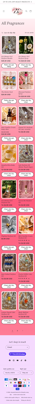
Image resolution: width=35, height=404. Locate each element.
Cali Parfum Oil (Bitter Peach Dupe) (25, 166)
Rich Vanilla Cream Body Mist (8, 128)
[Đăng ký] (27, 347)
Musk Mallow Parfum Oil (23, 313)
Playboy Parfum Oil (8, 236)
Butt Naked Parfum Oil (8, 275)
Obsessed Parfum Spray (24, 93)
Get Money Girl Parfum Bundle (7, 57)
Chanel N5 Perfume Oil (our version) (25, 128)
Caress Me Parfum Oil (25, 201)
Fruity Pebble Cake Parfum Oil (25, 275)
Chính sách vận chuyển (12, 400)
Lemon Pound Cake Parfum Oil (8, 313)
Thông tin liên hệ (26, 400)
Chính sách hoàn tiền (19, 394)
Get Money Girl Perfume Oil (6, 201)
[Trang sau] (23, 331)
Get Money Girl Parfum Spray (23, 57)
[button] (4, 11)
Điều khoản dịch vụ (26, 397)
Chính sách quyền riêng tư (12, 397)
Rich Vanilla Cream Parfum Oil (25, 237)
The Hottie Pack (7, 92)
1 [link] (12, 330)
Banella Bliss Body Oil (8, 166)
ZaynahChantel (15, 392)
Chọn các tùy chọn (26, 65)
